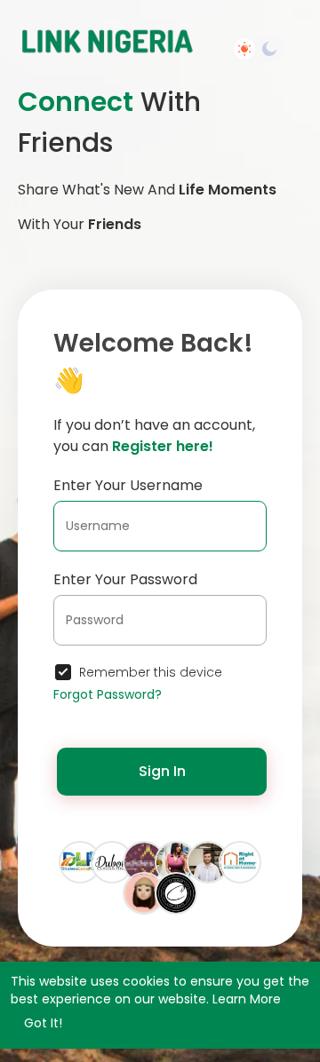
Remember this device (150, 672)
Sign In (162, 771)
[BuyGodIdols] (144, 892)
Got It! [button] (43, 1023)
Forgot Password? (107, 694)
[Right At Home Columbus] (240, 861)
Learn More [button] (246, 999)
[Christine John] (208, 861)
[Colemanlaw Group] (176, 892)
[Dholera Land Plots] (80, 861)
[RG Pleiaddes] (144, 861)
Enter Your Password (125, 579)
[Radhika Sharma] (176, 861)
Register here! (162, 446)
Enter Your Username (128, 485)
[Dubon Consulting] (112, 861)
